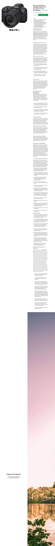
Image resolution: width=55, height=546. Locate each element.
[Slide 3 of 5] (14, 30)
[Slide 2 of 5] (12, 30)
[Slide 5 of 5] (18, 30)
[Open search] (49, 1)
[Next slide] (26, 15)
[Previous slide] (2, 15)
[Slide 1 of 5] (10, 30)
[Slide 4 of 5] (16, 30)
